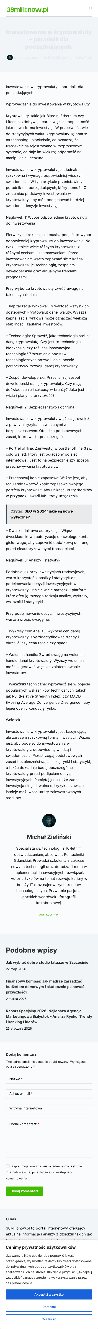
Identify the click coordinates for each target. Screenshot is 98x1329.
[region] (49, 1284)
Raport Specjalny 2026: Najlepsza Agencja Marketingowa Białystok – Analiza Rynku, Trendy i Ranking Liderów (49, 1016)
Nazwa (16, 1079)
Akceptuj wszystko (49, 1294)
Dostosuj (49, 1307)
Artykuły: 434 (49, 914)
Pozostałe (83, 57)
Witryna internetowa (25, 1108)
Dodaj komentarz (24, 1124)
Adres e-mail (21, 1093)
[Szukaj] (90, 8)
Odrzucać (49, 1319)
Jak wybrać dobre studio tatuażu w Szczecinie (47, 962)
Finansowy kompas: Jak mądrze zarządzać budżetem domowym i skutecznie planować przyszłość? (45, 986)
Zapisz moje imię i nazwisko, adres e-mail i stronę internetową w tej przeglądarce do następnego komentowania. (44, 1172)
